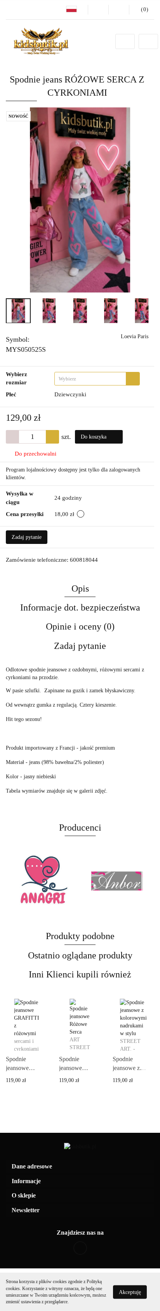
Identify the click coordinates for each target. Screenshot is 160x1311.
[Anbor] (43, 881)
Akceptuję (130, 1292)
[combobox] (97, 378)
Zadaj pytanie (27, 537)
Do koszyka (94, 437)
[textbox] (90, 379)
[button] (80, 1166)
